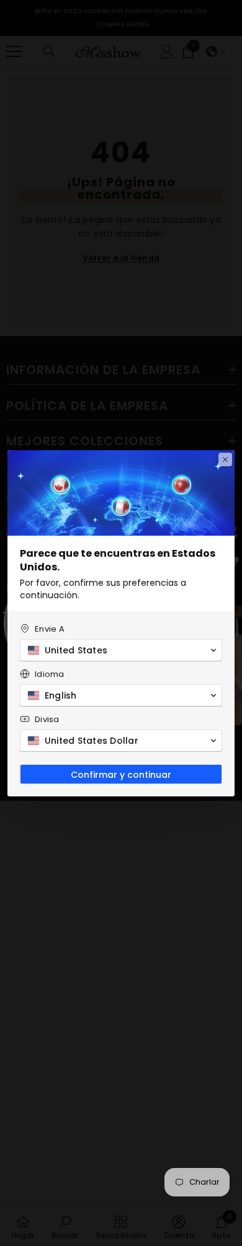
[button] (121, 650)
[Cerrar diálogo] (225, 459)
